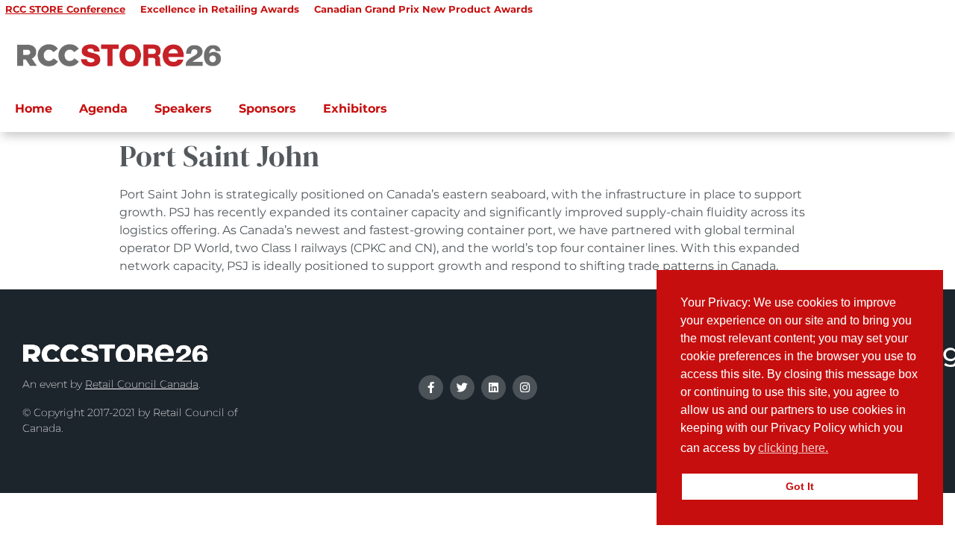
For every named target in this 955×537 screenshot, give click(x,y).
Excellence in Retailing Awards (219, 9)
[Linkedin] (493, 387)
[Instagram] (525, 387)
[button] (835, 450)
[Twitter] (462, 387)
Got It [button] (800, 486)
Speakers (183, 108)
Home (33, 108)
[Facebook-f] (431, 387)
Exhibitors (355, 108)
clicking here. (793, 448)
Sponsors (267, 108)
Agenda (103, 108)
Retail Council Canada (141, 384)
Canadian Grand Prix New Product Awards (423, 9)
